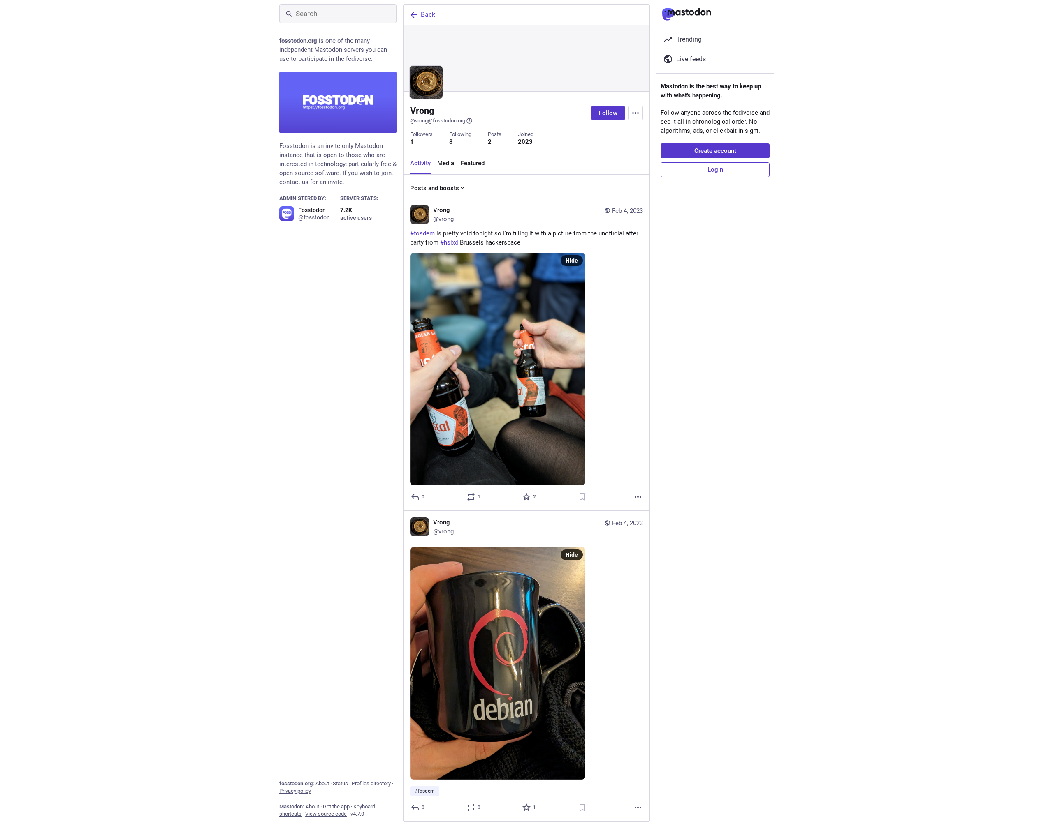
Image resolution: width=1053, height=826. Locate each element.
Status (340, 783)
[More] (638, 497)
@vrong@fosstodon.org (437, 121)
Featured (473, 163)
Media (445, 163)
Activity (420, 163)
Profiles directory (371, 783)
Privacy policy (295, 791)
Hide (572, 260)
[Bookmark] (582, 497)
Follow (608, 113)
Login (715, 169)
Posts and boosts (434, 188)
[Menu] (635, 113)
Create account (715, 151)
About (322, 783)
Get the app (336, 806)
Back (428, 14)
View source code (326, 814)
